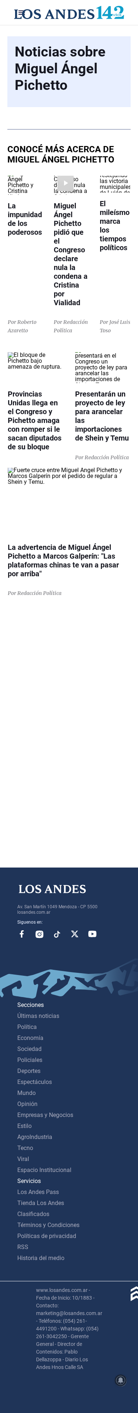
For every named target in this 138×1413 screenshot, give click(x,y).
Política (27, 1026)
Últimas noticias (38, 1015)
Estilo (24, 1125)
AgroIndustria (34, 1136)
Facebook (21, 934)
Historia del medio (40, 1258)
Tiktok (57, 934)
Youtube (92, 934)
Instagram (39, 934)
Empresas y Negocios (45, 1114)
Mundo (26, 1092)
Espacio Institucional (44, 1169)
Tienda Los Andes (40, 1203)
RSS (22, 1247)
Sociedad (29, 1048)
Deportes (28, 1070)
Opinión (27, 1103)
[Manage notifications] (121, 1380)
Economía (30, 1037)
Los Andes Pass (38, 1192)
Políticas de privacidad (46, 1236)
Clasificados (33, 1214)
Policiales (29, 1059)
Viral (23, 1158)
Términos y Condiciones (48, 1225)
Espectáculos (34, 1081)
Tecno (25, 1147)
